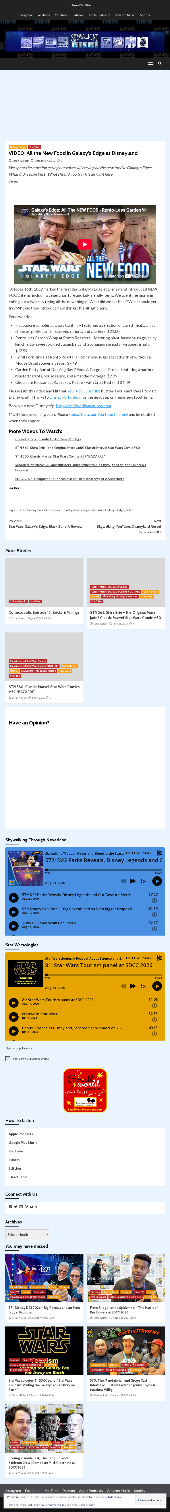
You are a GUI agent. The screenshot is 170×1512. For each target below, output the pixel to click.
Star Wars (146, 596)
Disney (52, 1287)
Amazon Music (125, 15)
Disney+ (64, 1287)
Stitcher (15, 1168)
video (129, 510)
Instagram (25, 15)
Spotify (145, 15)
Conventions (37, 1287)
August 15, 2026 (121, 1317)
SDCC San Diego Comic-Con (125, 1296)
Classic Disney (18, 1287)
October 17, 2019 (45, 160)
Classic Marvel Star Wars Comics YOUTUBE (115, 591)
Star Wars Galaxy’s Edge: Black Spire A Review (45, 524)
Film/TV (14, 1292)
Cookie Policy (87, 1504)
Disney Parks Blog (65, 397)
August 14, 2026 (39, 1395)
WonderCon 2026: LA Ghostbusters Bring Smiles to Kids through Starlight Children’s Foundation (80, 467)
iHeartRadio (18, 1177)
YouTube (61, 15)
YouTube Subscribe (83, 390)
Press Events (98, 1296)
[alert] (85, 1058)
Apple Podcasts (99, 15)
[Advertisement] (85, 103)
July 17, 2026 (38, 618)
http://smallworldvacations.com (83, 405)
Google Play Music (23, 1142)
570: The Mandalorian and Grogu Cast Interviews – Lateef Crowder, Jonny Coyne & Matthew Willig (122, 1385)
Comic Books (150, 591)
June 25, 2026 (120, 623)
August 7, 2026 (39, 1472)
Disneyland (54, 510)
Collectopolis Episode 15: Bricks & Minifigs (48, 439)
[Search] (159, 64)
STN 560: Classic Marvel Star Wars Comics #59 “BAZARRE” (60, 456)
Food (66, 510)
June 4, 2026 (38, 697)
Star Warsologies (20, 1369)
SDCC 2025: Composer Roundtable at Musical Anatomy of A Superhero (69, 479)
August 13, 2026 (121, 1395)
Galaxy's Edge (18, 147)
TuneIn (14, 1160)
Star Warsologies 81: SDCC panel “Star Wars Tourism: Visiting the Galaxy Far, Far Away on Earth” (42, 1385)
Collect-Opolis (18, 601)
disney (21, 510)
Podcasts (39, 1292)
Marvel (95, 596)
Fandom (14, 1360)
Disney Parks (36, 510)
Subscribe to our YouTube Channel (98, 414)
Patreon (78, 15)
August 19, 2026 (39, 1317)
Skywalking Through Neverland (120, 596)
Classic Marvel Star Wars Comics (109, 586)
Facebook (43, 15)
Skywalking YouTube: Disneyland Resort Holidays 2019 (129, 526)
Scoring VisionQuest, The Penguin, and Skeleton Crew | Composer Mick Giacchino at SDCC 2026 (42, 1462)
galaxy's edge (80, 510)
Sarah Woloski (20, 160)
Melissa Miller (19, 1395)
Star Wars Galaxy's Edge (107, 510)
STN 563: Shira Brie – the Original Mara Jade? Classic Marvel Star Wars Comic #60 (77, 448)
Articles (95, 1292)
